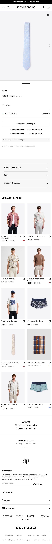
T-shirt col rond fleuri (8, 279)
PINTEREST (26, 520)
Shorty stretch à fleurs (35, 321)
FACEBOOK (7, 516)
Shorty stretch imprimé (35, 404)
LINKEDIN (31, 516)
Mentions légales (8, 540)
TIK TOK (19, 516)
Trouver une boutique (26, 428)
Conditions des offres (13, 535)
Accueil (4, 146)
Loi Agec (26, 540)
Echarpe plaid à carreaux (36, 362)
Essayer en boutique (26, 124)
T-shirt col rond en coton (35, 236)
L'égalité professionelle (41, 540)
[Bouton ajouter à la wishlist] (48, 15)
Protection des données (37, 535)
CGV (19, 540)
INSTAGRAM (44, 516)
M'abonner (37, 484)
